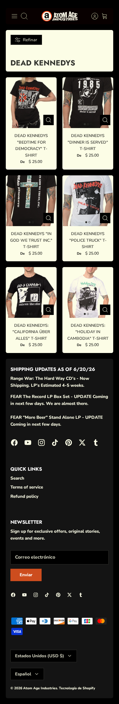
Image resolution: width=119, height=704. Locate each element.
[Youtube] (30, 690)
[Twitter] (86, 690)
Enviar (59, 674)
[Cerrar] (106, 601)
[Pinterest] (72, 690)
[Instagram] (44, 690)
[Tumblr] (100, 690)
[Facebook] (15, 690)
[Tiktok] (58, 690)
